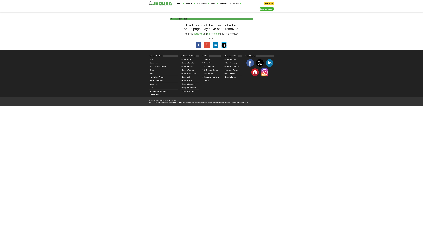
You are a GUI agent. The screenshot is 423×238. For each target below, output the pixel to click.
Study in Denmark (188, 91)
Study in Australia (188, 70)
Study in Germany (188, 84)
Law (151, 87)
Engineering (154, 63)
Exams (213, 3)
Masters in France (231, 70)
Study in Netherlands (232, 66)
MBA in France (230, 73)
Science (152, 70)
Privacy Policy (208, 73)
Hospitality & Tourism (157, 77)
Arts (151, 73)
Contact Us (207, 63)
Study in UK (186, 77)
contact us (213, 34)
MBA (151, 59)
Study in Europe (230, 77)
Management (154, 95)
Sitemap (206, 80)
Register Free (269, 3)
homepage (199, 34)
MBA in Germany (231, 63)
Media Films (154, 84)
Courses (189, 3)
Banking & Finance (156, 80)
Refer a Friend (209, 66)
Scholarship (202, 3)
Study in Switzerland (189, 87)
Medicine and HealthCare (159, 91)
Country (179, 3)
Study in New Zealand (189, 73)
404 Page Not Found (179, 19)
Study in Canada (188, 63)
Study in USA (186, 59)
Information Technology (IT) (159, 66)
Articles (223, 3)
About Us (207, 59)
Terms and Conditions (211, 77)
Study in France (187, 66)
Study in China (187, 80)
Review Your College (211, 70)
